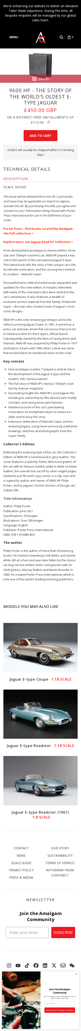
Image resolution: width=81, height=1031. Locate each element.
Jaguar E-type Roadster (40, 745)
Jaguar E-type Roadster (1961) (40, 815)
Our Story (60, 848)
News (21, 855)
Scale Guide (21, 863)
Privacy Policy (21, 870)
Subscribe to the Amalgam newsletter (60, 1010)
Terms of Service (59, 863)
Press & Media (21, 877)
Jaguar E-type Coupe (41, 679)
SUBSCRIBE (63, 932)
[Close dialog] (76, 974)
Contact (21, 848)
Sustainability (59, 855)
